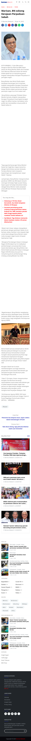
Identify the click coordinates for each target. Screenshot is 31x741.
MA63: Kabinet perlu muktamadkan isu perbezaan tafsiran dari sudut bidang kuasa (15, 503)
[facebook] (16, 2)
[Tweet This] (6, 25)
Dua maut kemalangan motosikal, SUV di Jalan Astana (19, 563)
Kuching (23, 561)
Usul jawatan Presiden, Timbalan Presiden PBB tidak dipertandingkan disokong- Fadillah (15, 455)
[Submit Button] (25, 731)
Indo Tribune (5, 660)
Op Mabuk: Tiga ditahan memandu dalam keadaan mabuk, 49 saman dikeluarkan (15, 220)
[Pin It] (9, 25)
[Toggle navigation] (28, 2)
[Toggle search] (25, 2)
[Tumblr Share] (16, 25)
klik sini (6, 688)
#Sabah (5, 407)
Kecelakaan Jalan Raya (15, 561)
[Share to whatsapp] (19, 25)
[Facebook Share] (2, 25)
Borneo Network (20, 739)
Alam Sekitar (13, 544)
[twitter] (12, 713)
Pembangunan (13, 569)
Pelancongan (13, 553)
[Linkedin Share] (12, 25)
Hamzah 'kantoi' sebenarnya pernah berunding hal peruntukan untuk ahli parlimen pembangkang (15, 527)
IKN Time (4, 663)
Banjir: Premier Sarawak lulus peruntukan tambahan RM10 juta (19, 547)
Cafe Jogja (4, 658)
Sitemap (6, 697)
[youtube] (15, 713)
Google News (8, 702)
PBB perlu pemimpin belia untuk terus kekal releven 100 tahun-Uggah (14, 479)
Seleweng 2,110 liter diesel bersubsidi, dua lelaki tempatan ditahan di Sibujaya (14, 203)
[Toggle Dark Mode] (22, 2)
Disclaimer (7, 699)
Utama (22, 544)
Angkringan (5, 655)
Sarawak (18, 544)
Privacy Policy (8, 704)
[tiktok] (19, 713)
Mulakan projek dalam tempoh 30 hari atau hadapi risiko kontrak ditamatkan (19, 573)
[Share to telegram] (22, 25)
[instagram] (19, 2)
